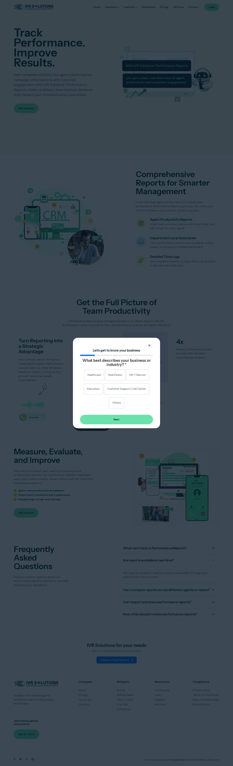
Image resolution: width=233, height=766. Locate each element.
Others (116, 402)
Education (93, 388)
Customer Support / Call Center (126, 388)
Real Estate (115, 375)
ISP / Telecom (137, 375)
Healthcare (94, 375)
